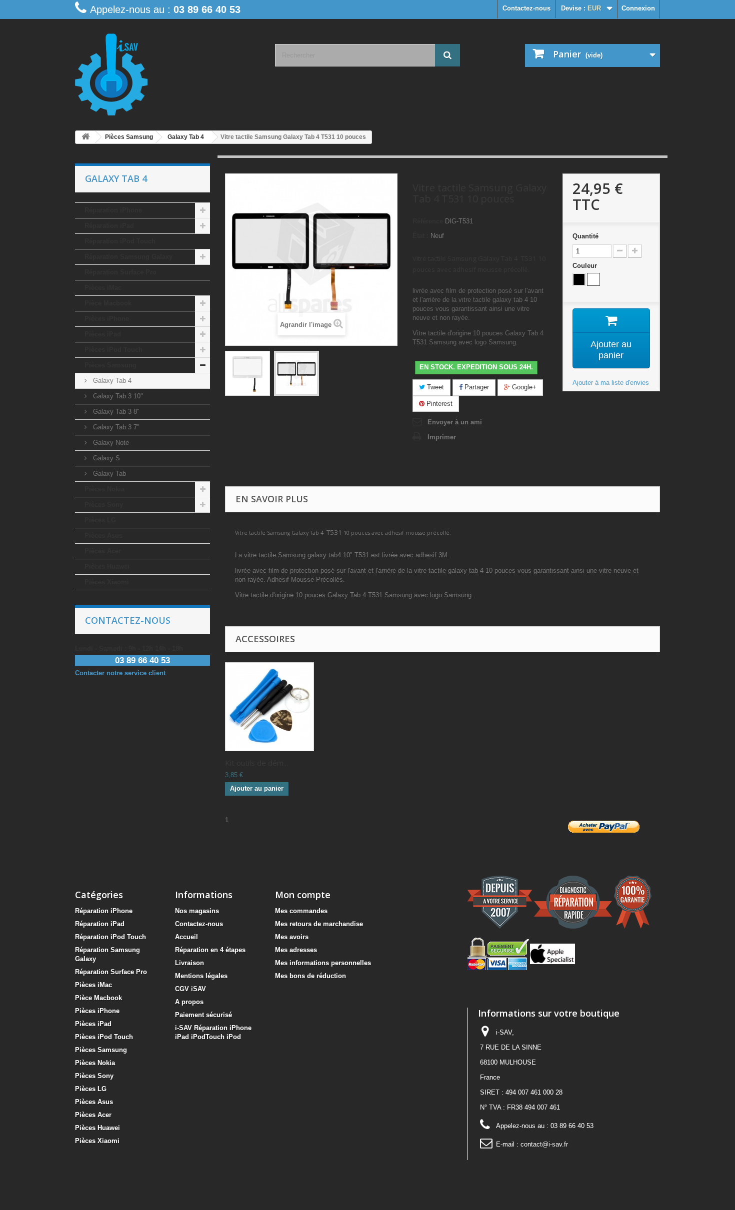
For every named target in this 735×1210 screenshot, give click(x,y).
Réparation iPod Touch (120, 241)
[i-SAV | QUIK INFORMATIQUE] (167, 70)
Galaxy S (105, 458)
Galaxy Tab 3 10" (117, 396)
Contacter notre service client (120, 673)
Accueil (186, 937)
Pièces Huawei (107, 566)
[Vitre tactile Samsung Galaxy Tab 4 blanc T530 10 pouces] (248, 373)
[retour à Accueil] (85, 137)
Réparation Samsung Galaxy (128, 256)
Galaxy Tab (108, 473)
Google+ (523, 387)
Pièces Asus (103, 535)
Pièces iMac (103, 287)
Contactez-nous (526, 8)
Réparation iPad (109, 225)
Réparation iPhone (113, 210)
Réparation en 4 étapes (210, 950)
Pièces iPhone (106, 318)
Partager (475, 387)
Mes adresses (296, 950)
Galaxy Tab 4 (111, 380)
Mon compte (302, 895)
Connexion (638, 8)
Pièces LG (100, 520)
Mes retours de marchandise (319, 924)
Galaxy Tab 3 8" (115, 411)
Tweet (434, 387)
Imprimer (442, 437)
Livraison (189, 963)
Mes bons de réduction (310, 976)
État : (420, 235)
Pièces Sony (103, 504)
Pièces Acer (102, 551)
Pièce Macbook (108, 303)
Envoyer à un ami (455, 422)
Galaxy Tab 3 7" (115, 427)
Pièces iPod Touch (113, 349)
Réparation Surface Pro (120, 272)
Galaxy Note (110, 442)
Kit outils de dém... (256, 762)
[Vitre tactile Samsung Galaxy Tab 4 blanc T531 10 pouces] (296, 373)
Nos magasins (197, 911)
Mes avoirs (291, 937)
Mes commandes (301, 911)
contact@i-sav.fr (544, 1144)
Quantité (585, 236)
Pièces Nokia (104, 489)
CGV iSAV (190, 989)
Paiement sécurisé (203, 1015)
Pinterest (438, 403)
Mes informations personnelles (323, 963)
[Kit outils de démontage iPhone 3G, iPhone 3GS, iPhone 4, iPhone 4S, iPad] (269, 706)
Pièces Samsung (110, 365)
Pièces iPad (102, 334)
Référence (427, 221)
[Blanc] (593, 279)
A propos (189, 1002)
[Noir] (579, 279)
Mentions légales (201, 976)
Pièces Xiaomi (106, 582)
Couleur (585, 265)
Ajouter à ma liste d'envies (610, 382)
